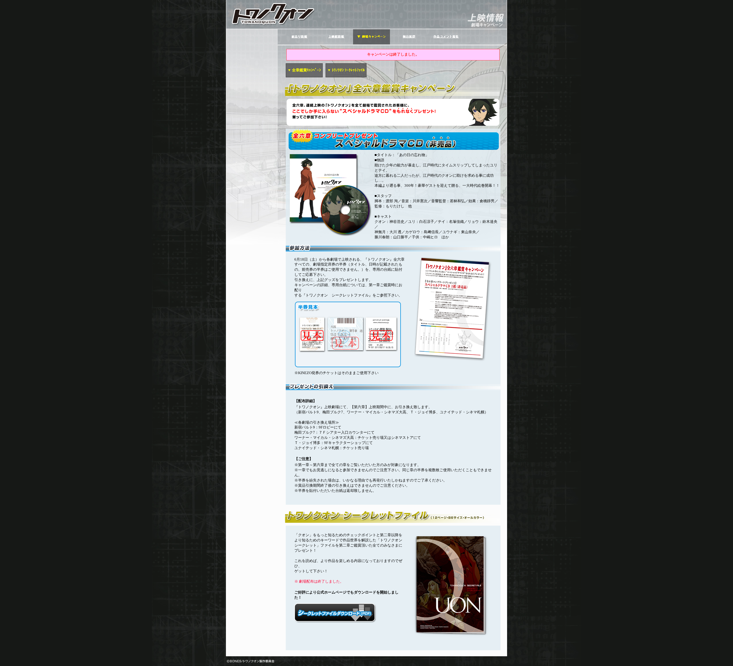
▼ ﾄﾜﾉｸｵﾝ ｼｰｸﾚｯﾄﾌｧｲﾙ (346, 70)
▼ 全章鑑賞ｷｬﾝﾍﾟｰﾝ (304, 70)
